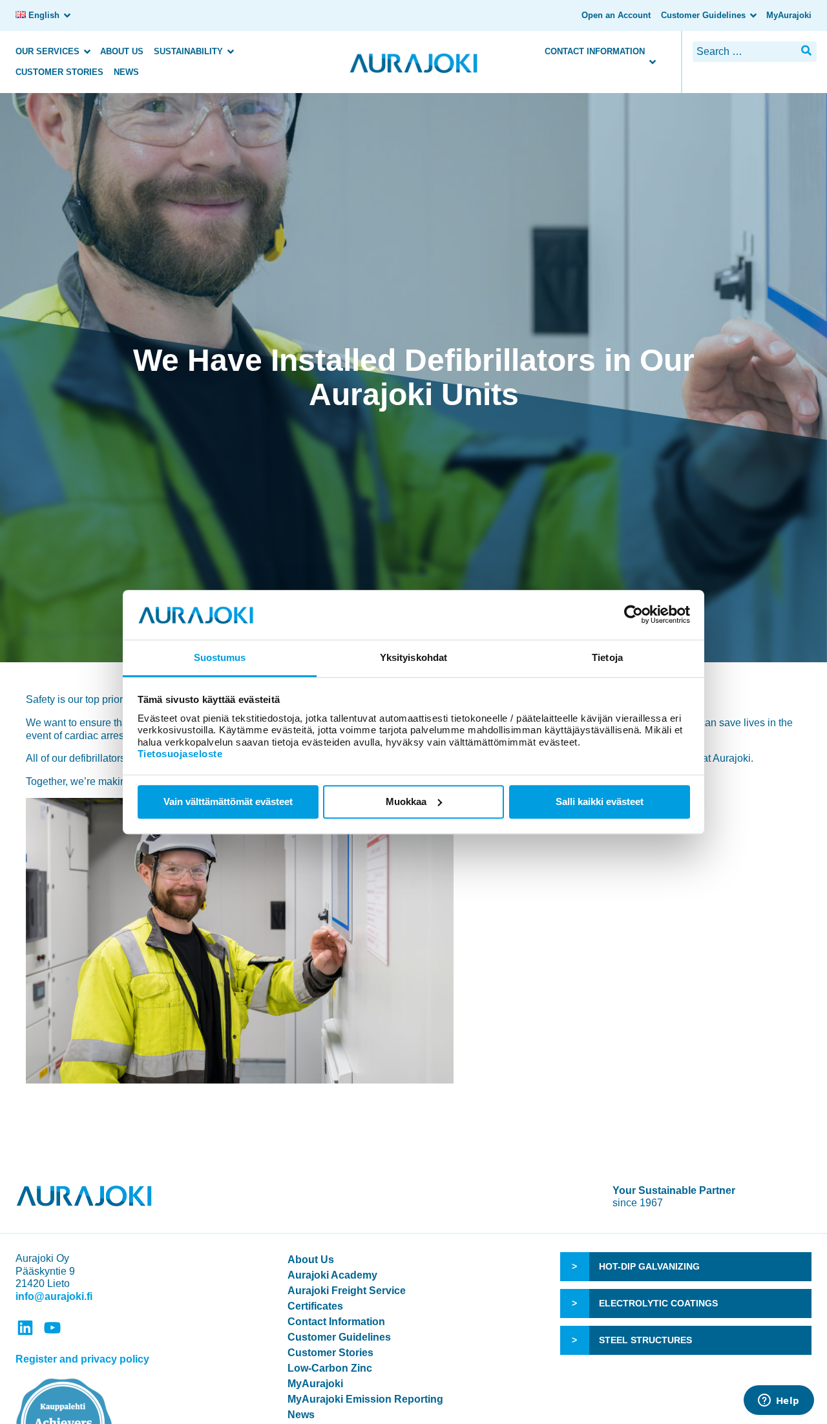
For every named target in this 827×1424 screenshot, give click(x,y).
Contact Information (595, 51)
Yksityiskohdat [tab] (413, 657)
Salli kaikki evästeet (600, 801)
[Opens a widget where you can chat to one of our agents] (778, 1401)
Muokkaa (406, 801)
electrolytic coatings (658, 1303)
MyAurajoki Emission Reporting (365, 1399)
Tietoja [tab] (607, 657)
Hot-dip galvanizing (649, 1266)
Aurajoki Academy (332, 1275)
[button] (806, 51)
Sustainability (188, 51)
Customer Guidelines (703, 15)
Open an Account (616, 15)
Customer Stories (59, 72)
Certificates (315, 1306)
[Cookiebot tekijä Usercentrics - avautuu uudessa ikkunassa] (633, 615)
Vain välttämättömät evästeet (228, 801)
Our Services (47, 51)
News (126, 72)
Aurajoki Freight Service (347, 1290)
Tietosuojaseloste (180, 753)
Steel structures (645, 1340)
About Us (121, 51)
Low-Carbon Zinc (330, 1368)
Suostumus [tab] (220, 657)
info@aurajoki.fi (54, 1296)
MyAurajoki (788, 15)
